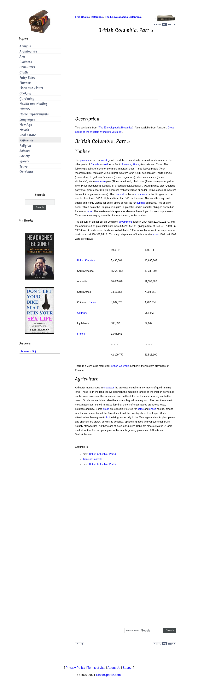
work (89, 211)
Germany (82, 312)
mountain (100, 181)
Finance (25, 83)
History (25, 109)
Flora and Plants (31, 88)
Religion (25, 146)
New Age (26, 125)
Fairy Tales (27, 78)
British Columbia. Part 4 (102, 454)
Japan (92, 302)
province (85, 160)
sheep (152, 408)
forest (104, 160)
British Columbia (120, 365)
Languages (27, 119)
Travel (24, 166)
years (156, 234)
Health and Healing (33, 104)
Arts (23, 57)
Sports (24, 161)
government (125, 221)
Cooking (25, 93)
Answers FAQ (28, 351)
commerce (141, 194)
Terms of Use (96, 667)
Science (25, 151)
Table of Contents (92, 459)
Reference (26, 140)
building (141, 202)
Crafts (24, 72)
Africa (135, 164)
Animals (25, 46)
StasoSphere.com (108, 675)
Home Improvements (34, 114)
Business (26, 62)
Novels (24, 130)
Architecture (28, 51)
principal (119, 194)
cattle (140, 408)
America (126, 164)
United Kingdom (86, 260)
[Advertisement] (125, 72)
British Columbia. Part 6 (102, 464)
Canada (95, 164)
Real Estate (28, 135)
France (81, 333)
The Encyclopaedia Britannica (115, 127)
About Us (114, 667)
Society (25, 156)
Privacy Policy (75, 667)
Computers (27, 67)
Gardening (27, 98)
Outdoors (26, 172)
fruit (108, 417)
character (108, 387)
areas (106, 408)
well (105, 164)
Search (127, 667)
